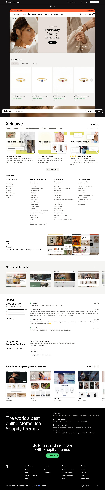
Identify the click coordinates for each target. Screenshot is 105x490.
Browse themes (71, 2)
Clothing (27, 469)
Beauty (26, 472)
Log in (86, 2)
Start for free (94, 2)
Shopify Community (67, 475)
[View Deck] (64, 244)
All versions (41, 345)
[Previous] (95, 267)
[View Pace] (82, 244)
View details (33, 345)
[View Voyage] (55, 244)
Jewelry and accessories (31, 475)
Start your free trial (52, 455)
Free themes (47, 472)
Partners (83, 472)
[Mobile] (54, 6)
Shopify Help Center (67, 469)
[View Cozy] (73, 244)
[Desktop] (51, 6)
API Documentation (67, 472)
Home (26, 478)
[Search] (82, 2)
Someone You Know (93, 128)
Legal (82, 475)
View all (89, 366)
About (83, 469)
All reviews (10, 318)
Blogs (63, 478)
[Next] (98, 267)
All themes (19, 348)
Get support (10, 348)
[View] (16, 279)
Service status (85, 478)
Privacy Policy (20, 485)
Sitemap (44, 485)
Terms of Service (10, 485)
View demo (89, 111)
